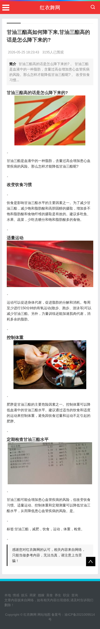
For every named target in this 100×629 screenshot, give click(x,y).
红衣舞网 (50, 8)
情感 (16, 595)
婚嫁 (41, 595)
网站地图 (43, 614)
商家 (33, 595)
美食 (49, 595)
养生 (58, 595)
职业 (66, 595)
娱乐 (24, 595)
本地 (7, 595)
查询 (74, 595)
